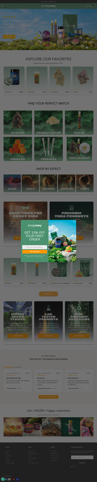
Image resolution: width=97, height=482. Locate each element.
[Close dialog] (74, 221)
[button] (3, 479)
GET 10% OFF (34, 252)
